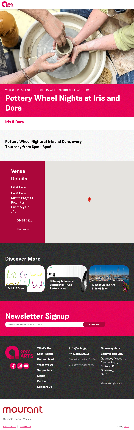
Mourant (27, 419)
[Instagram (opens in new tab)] (19, 366)
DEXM (126, 426)
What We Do (45, 365)
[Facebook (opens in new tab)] (12, 366)
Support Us (44, 387)
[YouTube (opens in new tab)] (26, 366)
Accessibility (25, 426)
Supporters (44, 370)
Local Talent (45, 354)
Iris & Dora (14, 122)
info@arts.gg (77, 348)
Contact (42, 381)
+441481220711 (79, 354)
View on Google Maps (111, 383)
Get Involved (45, 359)
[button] (129, 4)
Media (41, 376)
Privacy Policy (9, 426)
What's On (44, 348)
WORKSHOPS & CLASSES (19, 90)
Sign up (94, 324)
